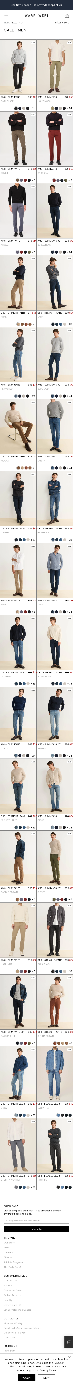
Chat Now (9, 1337)
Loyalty (8, 1300)
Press (7, 1247)
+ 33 (69, 324)
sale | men (17, 22)
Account (8, 1285)
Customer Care (12, 1290)
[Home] (36, 15)
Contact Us (10, 1280)
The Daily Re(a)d (13, 1267)
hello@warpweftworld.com (26, 1328)
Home (7, 22)
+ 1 (34, 324)
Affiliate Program (13, 1262)
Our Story (9, 1242)
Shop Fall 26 (54, 5)
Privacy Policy (48, 1370)
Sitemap (8, 1257)
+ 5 (33, 180)
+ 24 (32, 108)
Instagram (9, 1350)
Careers (8, 1252)
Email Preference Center (17, 1309)
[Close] (69, 1357)
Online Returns (12, 1295)
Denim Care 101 (12, 1305)
